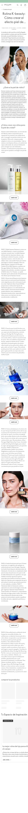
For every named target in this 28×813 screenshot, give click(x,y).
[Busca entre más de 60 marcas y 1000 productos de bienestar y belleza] (17, 5)
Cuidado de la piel (7, 9)
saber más (14, 197)
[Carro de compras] (25, 5)
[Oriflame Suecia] (8, 5)
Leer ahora (6, 760)
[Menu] (2, 5)
